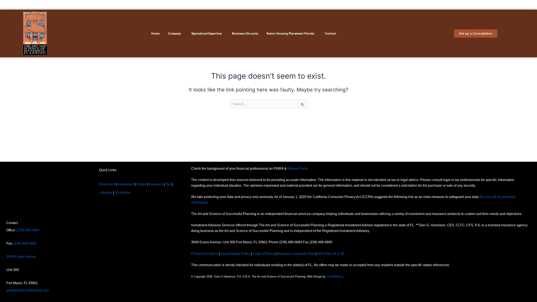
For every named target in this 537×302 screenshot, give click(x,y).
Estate (141, 184)
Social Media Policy (235, 253)
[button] (175, 33)
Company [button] (174, 33)
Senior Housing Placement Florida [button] (290, 33)
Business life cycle (245, 33)
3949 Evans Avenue (21, 256)
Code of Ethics (264, 253)
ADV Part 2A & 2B (331, 253)
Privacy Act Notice (204, 253)
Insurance (156, 184)
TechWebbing (334, 276)
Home (155, 33)
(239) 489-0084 (28, 230)
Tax (168, 184)
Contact (330, 33)
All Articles (122, 192)
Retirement (107, 184)
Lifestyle (106, 192)
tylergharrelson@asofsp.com (27, 290)
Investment (126, 184)
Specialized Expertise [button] (206, 33)
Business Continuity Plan (296, 253)
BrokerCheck (297, 168)
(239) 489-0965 (25, 243)
